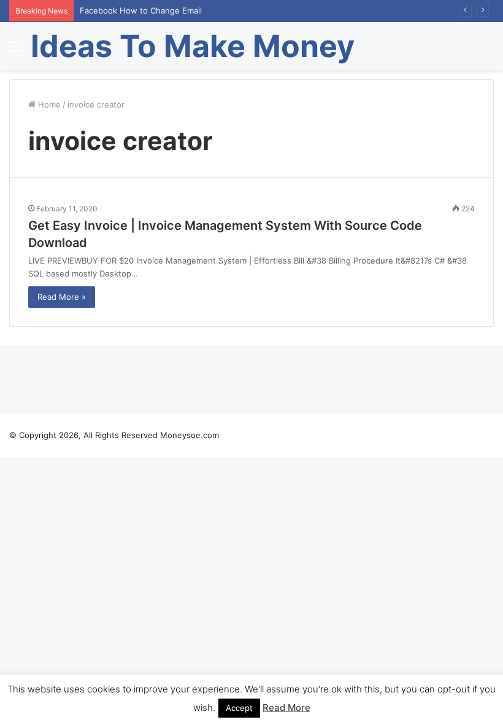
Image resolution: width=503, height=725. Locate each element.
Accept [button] (239, 708)
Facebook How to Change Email (141, 10)
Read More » (61, 297)
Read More (286, 707)
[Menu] (15, 51)
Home (48, 104)
